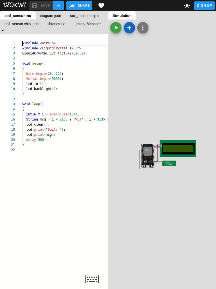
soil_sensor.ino (17, 16)
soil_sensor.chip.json (21, 24)
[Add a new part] (129, 27)
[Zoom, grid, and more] (142, 27)
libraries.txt (57, 24)
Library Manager (88, 24)
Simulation (122, 16)
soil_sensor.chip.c (84, 16)
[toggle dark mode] (187, 5)
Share (84, 5)
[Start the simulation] (116, 27)
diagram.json (50, 16)
